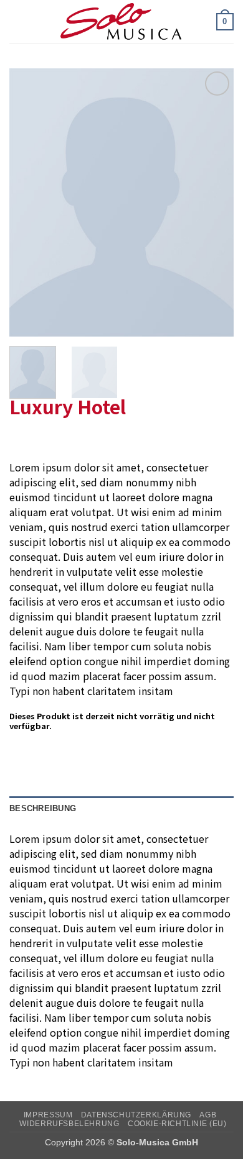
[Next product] (20, 439)
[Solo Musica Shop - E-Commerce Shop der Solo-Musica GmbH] (121, 22)
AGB (207, 1115)
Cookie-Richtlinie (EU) (177, 1123)
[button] (16, 21)
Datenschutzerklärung (136, 1115)
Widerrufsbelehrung (69, 1123)
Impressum (48, 1115)
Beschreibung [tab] (42, 808)
